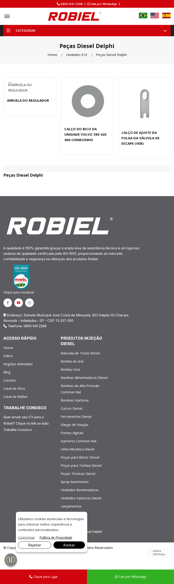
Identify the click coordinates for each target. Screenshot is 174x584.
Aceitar (69, 545)
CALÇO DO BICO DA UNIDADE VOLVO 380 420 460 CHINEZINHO (85, 134)
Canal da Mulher (15, 396)
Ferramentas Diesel (76, 416)
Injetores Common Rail (78, 441)
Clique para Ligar (45, 576)
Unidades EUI (76, 54)
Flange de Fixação (74, 424)
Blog (6, 372)
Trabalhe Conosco (17, 430)
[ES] (166, 15)
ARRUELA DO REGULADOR (28, 100)
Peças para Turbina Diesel (81, 465)
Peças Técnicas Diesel (78, 473)
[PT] (143, 15)
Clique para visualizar (18, 292)
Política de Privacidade (55, 537)
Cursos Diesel (71, 408)
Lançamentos (71, 506)
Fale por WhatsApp (103, 3)
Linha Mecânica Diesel (77, 449)
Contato (9, 380)
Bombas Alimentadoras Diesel (84, 377)
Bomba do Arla (72, 361)
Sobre (8, 355)
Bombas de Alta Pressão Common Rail (80, 388)
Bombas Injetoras (75, 400)
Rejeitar (34, 545)
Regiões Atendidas (18, 364)
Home (52, 54)
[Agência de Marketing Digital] (159, 553)
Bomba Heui (70, 369)
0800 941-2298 (71, 3)
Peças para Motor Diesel (80, 457)
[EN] (154, 15)
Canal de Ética (14, 388)
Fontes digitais (72, 432)
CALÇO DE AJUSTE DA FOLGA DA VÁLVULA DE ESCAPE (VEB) (140, 138)
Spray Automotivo (75, 481)
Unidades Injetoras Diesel (81, 498)
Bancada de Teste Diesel (80, 353)
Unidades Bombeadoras (80, 490)
